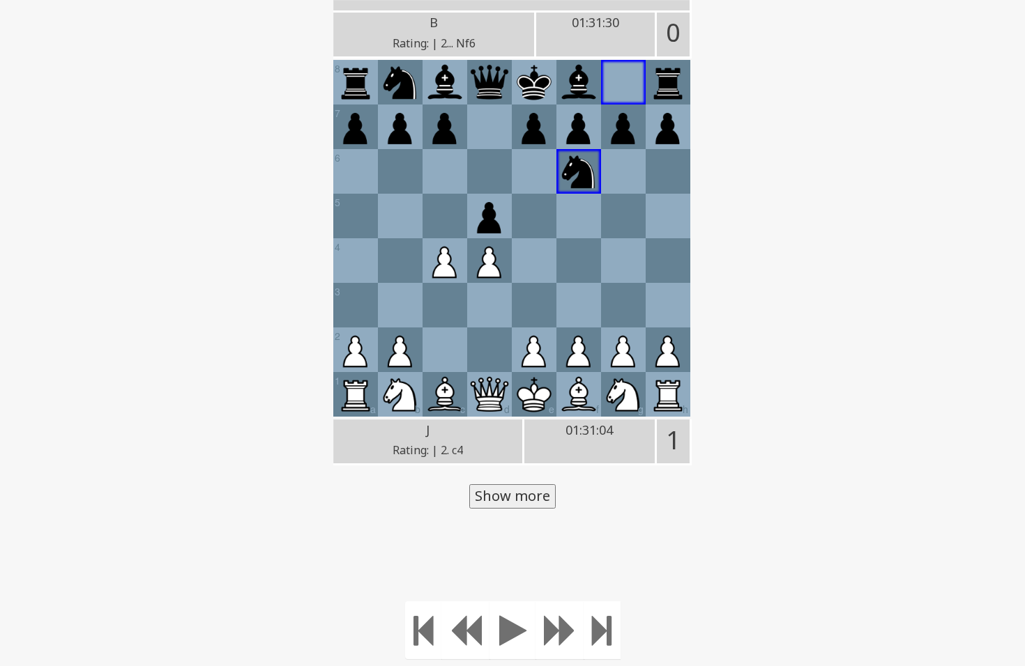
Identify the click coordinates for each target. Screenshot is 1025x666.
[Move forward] (560, 630)
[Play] (512, 630)
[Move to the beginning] (423, 630)
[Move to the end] (602, 630)
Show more (512, 495)
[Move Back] (465, 630)
